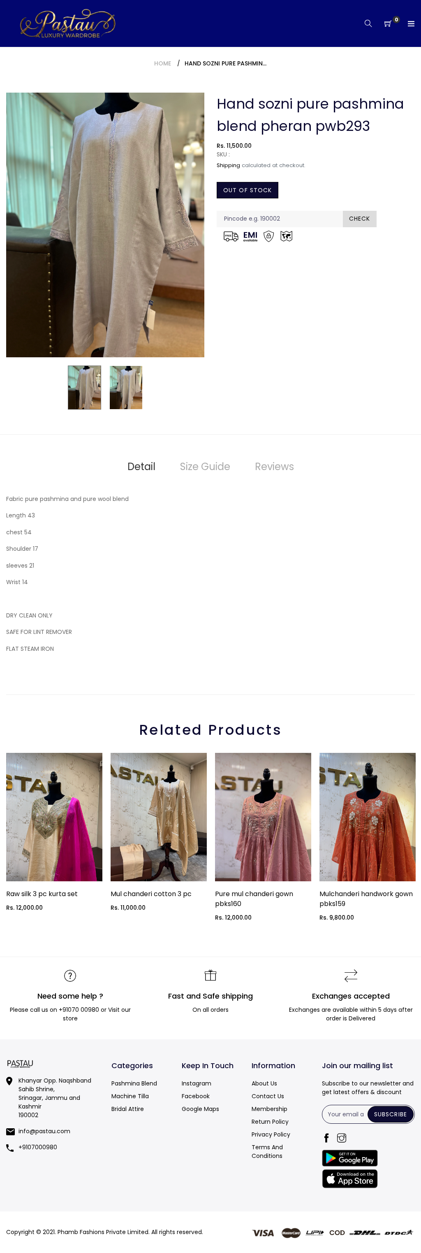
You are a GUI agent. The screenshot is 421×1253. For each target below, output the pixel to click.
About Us (264, 1083)
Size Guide (205, 466)
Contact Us (268, 1096)
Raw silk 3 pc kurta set (42, 894)
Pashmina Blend (134, 1083)
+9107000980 (38, 1147)
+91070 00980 (79, 1010)
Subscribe (390, 1114)
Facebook (196, 1096)
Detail (141, 466)
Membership (269, 1109)
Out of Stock (247, 190)
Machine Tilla (130, 1096)
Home (162, 63)
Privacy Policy (271, 1134)
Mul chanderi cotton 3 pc (151, 894)
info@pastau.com (44, 1131)
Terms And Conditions (267, 1151)
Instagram (196, 1083)
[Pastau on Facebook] (326, 1138)
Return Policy (270, 1122)
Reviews (274, 466)
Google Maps (200, 1109)
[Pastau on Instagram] (341, 1138)
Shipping (228, 165)
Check (359, 218)
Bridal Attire (127, 1109)
